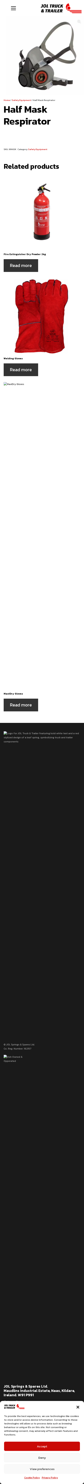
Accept (42, 1446)
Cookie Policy (32, 1477)
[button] (78, 1407)
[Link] (61, 8)
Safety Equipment (21, 100)
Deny (42, 1457)
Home (7, 100)
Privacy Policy (50, 1477)
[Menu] (13, 8)
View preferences (42, 1469)
